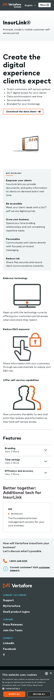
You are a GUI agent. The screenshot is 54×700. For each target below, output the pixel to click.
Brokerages (17, 514)
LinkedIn (8, 643)
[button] (27, 688)
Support (8, 600)
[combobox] (46, 673)
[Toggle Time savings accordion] (45, 461)
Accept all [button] (14, 694)
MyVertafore (11, 606)
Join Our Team (12, 630)
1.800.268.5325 (18, 561)
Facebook (9, 649)
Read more (38, 685)
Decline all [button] (39, 694)
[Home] (12, 5)
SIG (10, 509)
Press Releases (13, 624)
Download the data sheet (21, 111)
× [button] (51, 673)
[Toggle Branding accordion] (45, 450)
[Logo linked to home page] (17, 587)
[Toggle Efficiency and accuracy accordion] (45, 472)
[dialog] (27, 685)
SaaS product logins (16, 611)
